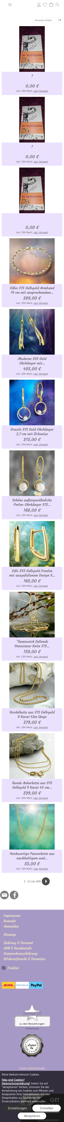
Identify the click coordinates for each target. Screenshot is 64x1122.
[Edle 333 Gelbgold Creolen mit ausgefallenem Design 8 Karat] (32, 544)
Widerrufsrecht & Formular (24, 959)
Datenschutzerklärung (21, 953)
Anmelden (39, 4)
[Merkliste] (44, 4)
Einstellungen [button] (17, 1108)
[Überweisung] (22, 985)
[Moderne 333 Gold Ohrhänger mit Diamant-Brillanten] (32, 332)
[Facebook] (14, 895)
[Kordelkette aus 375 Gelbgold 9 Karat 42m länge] (32, 685)
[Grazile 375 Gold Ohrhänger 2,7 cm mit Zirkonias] (32, 402)
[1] (32, 49)
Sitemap (10, 934)
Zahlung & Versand (18, 942)
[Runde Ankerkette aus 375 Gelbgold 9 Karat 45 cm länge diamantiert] (32, 756)
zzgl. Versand (41, 91)
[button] (10, 4)
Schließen (46, 1108)
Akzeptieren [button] (32, 1116)
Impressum (12, 915)
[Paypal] (36, 985)
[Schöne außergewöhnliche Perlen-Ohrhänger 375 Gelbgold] (32, 473)
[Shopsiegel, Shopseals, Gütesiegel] (32, 1005)
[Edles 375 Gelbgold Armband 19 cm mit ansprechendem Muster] (32, 261)
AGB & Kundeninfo (18, 948)
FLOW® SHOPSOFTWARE (32, 1068)
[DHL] (8, 985)
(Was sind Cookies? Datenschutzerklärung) (16, 1081)
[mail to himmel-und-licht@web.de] (4, 895)
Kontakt (10, 921)
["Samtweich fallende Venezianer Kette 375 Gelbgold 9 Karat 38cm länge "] (32, 614)
